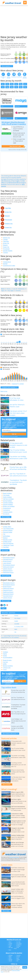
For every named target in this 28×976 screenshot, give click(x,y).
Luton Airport (7, 563)
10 (5, 376)
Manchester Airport (9, 557)
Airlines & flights (7, 530)
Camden (5, 239)
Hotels (5, 655)
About (10, 942)
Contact (10, 943)
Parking (10, 959)
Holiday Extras (7, 541)
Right (15, 629)
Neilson (5, 538)
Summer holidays (8, 502)
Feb (7, 84)
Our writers (19, 943)
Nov (20, 87)
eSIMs (5, 664)
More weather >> (7, 66)
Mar (12, 84)
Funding (18, 946)
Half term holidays (8, 499)
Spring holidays (7, 501)
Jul (3, 87)
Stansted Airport (8, 559)
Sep (12, 87)
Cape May (8, 208)
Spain (17, 958)
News (10, 950)
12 (23, 376)
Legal (10, 946)
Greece (18, 956)
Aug (7, 87)
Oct (16, 87)
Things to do (6, 667)
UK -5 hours (17, 618)
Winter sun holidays (9, 506)
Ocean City (8, 227)
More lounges (6, 601)
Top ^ (3, 608)
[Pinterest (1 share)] (7, 605)
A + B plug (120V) (18, 626)
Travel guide (19, 76)
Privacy (10, 944)
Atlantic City (9, 223)
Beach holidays (7, 493)
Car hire (5, 662)
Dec (25, 87)
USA (17, 961)
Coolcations (6, 510)
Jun (25, 84)
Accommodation (7, 657)
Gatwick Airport (7, 569)
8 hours (16, 615)
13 (8, 376)
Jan (3, 84)
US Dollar (16, 623)
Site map (11, 947)
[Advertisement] (14, 20)
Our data (18, 942)
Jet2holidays (6, 536)
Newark (7, 216)
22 (10, 373)
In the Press (16, 948)
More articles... (7, 784)
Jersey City (8, 212)
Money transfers (8, 666)
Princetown (8, 220)
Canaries (18, 955)
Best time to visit (3, 77)
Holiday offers (7, 527)
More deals (5, 550)
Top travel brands (8, 528)
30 (14, 372)
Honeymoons (7, 508)
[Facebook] (2, 605)
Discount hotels (7, 532)
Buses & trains (7, 660)
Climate (10, 961)
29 (16, 372)
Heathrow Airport (8, 592)
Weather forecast (8, 77)
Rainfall (5, 264)
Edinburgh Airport (8, 567)
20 (13, 374)
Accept (24, 967)
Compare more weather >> (9, 387)
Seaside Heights (7, 251)
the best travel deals (14, 857)
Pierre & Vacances (8, 543)
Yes (15, 632)
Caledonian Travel (8, 545)
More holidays (6, 517)
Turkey (18, 959)
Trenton (5, 252)
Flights (5, 654)
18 (21, 374)
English (16, 621)
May (20, 84)
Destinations (14, 76)
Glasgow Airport (7, 570)
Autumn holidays (8, 504)
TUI (4, 534)
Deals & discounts (25, 77)
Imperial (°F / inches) (18, 384)
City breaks (6, 495)
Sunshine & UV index (9, 265)
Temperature (7, 262)
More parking (6, 575)
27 (12, 372)
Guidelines (18, 944)
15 (22, 375)
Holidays (5, 652)
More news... (6, 911)
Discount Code (6, 133)
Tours (5, 669)
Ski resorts (6, 514)
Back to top (4, 391)
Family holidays (7, 497)
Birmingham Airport (9, 565)
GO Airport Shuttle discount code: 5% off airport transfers (14, 123)
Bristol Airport (7, 561)
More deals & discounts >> (10, 733)
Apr (16, 84)
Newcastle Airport (8, 572)
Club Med (6, 547)
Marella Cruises (7, 540)
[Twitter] (4, 605)
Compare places (7, 512)
